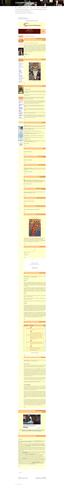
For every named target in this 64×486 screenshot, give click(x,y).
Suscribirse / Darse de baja (34, 20)
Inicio (16, 7)
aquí (38, 352)
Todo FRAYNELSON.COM (44, 7)
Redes (31, 7)
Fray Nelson (25, 17)
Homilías (24, 7)
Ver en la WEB (28, 20)
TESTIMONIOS (20, 7)
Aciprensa (37, 458)
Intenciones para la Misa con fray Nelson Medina (22, 9)
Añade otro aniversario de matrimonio (28, 171)
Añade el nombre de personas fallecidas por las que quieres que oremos (31, 209)
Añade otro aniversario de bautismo (27, 151)
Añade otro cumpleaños (26, 143)
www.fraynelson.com (21, 122)
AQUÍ (37, 241)
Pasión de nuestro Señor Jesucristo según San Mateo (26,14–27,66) (38, 9)
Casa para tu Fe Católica (26, 2)
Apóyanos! (38, 7)
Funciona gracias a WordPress (18, 484)
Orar (34, 7)
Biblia (27, 7)
